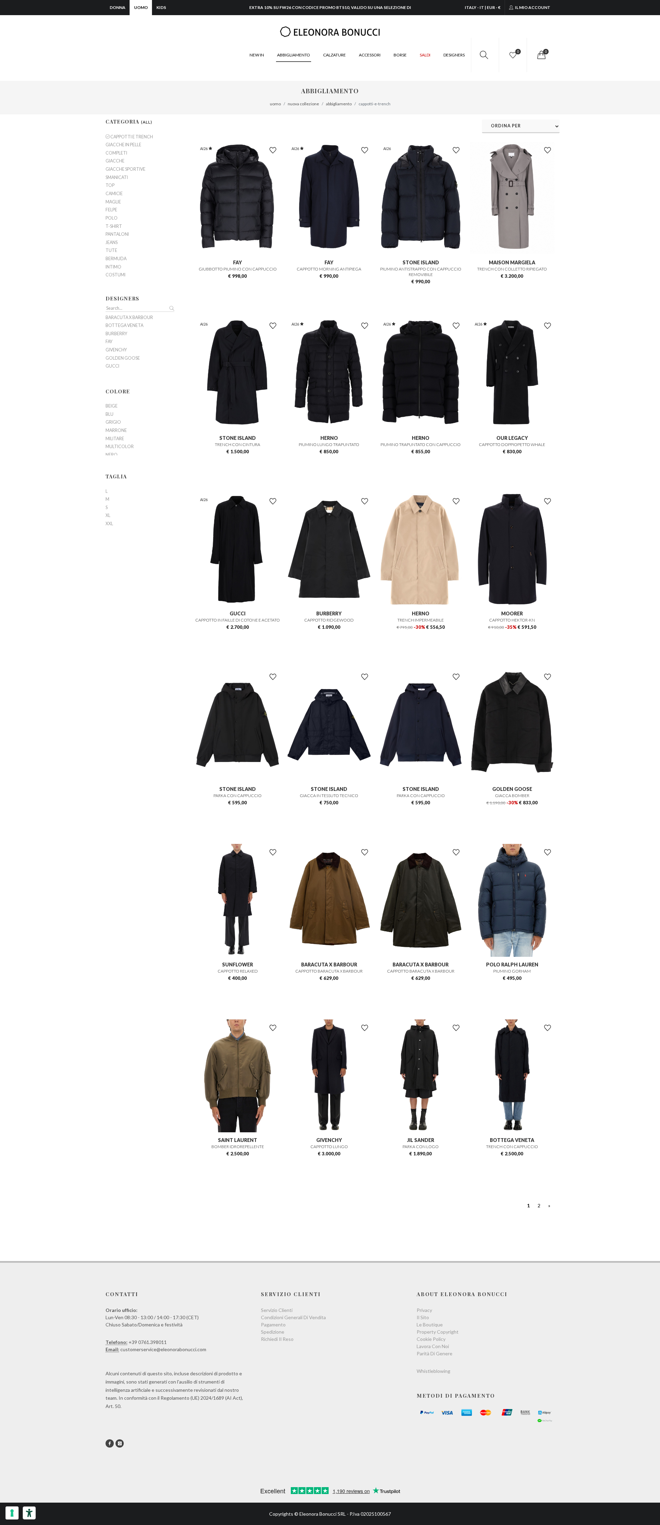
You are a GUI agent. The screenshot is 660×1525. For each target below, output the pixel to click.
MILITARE (115, 438)
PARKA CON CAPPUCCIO (237, 795)
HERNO (329, 438)
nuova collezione (303, 103)
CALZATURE (334, 54)
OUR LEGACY (512, 438)
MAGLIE (113, 202)
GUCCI (237, 613)
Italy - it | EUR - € (482, 7)
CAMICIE (114, 193)
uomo (275, 103)
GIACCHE (115, 161)
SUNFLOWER (237, 964)
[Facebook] (110, 1443)
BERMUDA (116, 258)
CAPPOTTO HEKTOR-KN (512, 620)
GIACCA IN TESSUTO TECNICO (329, 795)
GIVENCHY (329, 1140)
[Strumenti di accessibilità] (29, 1512)
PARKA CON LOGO (421, 1146)
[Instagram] (120, 1443)
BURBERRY (329, 613)
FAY (237, 262)
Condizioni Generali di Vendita (293, 1317)
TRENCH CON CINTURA (237, 444)
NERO (112, 455)
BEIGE (112, 406)
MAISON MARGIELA (512, 262)
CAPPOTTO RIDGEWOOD (329, 620)
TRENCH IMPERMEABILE (420, 620)
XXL (109, 523)
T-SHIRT (114, 226)
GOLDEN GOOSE (512, 789)
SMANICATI (117, 177)
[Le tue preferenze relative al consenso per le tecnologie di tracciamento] (12, 1512)
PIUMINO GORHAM (512, 971)
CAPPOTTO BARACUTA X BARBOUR (329, 971)
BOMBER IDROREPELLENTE (237, 1146)
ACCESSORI (370, 54)
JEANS (112, 242)
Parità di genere (434, 1353)
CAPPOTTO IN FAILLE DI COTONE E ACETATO (237, 620)
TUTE (111, 250)
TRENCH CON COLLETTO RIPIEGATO (512, 269)
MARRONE (116, 430)
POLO (112, 218)
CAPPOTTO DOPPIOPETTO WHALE (512, 444)
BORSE (400, 54)
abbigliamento (339, 103)
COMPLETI (116, 153)
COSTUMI (115, 275)
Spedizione (272, 1332)
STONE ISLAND (421, 262)
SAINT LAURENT (237, 1140)
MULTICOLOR (120, 446)
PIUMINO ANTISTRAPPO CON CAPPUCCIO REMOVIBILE (420, 271)
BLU (109, 414)
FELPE (111, 210)
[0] (540, 55)
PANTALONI (117, 234)
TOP (110, 185)
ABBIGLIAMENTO (293, 54)
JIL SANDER (420, 1140)
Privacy (424, 1310)
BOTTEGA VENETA (512, 1140)
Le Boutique (430, 1324)
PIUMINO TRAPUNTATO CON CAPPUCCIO (421, 444)
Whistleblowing (433, 1371)
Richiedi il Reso (277, 1339)
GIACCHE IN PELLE (123, 144)
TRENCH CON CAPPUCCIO (512, 1146)
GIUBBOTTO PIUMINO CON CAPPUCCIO (238, 269)
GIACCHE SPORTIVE (125, 169)
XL (108, 515)
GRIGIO (113, 422)
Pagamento (273, 1324)
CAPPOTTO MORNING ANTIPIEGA (329, 269)
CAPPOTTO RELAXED (238, 971)
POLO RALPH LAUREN (512, 964)
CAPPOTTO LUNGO (329, 1146)
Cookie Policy (431, 1339)
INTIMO (113, 267)
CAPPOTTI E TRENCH (131, 136)
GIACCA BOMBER (512, 795)
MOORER (512, 613)
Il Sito (423, 1317)
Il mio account (532, 7)
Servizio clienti (277, 1310)
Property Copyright (438, 1332)
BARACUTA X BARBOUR (329, 964)
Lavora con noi (433, 1346)
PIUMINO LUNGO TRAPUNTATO (329, 444)
